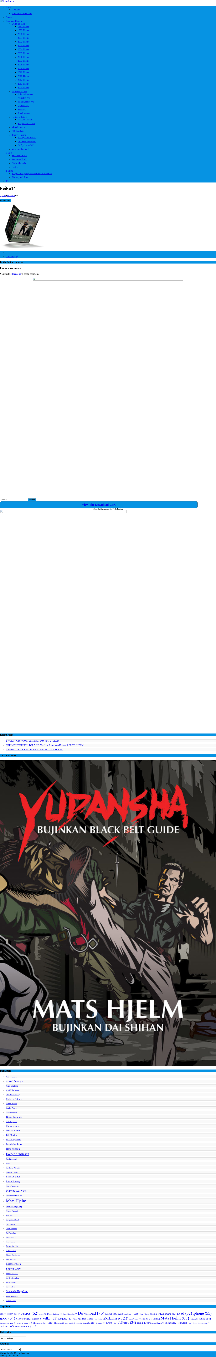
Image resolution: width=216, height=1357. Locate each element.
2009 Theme (23, 68)
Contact (9, 17)
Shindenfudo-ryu (25, 94)
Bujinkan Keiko (19, 23)
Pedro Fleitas (11, 1237)
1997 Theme (23, 26)
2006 (10, 1314)
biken (43, 1314)
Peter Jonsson (10, 1242)
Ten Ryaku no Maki (27, 137)
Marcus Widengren (12, 1186)
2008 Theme (23, 64)
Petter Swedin (12, 1246)
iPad (184, 1313)
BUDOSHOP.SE (11, 196)
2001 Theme (23, 38)
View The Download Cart (99, 504)
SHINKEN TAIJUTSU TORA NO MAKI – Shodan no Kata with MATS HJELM (44, 745)
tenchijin (171, 1323)
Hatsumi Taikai (25, 119)
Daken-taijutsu (54, 1314)
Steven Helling (11, 1282)
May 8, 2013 (3, 196)
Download (91, 1313)
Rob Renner (11, 1259)
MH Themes (25, 1355)
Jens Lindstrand (11, 1159)
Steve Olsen (10, 1287)
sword (111, 1322)
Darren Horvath (11, 1112)
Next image (11, 256)
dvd (108, 1314)
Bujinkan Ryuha (19, 91)
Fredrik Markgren (14, 1144)
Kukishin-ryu (24, 98)
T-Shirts (9, 171)
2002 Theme (23, 41)
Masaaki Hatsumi (14, 1195)
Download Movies (14, 21)
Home (9, 7)
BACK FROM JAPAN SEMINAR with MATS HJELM (32, 741)
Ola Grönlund (11, 1229)
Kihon (76, 1319)
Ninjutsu (194, 1319)
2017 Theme (23, 83)
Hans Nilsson (13, 1148)
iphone (202, 1313)
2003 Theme (23, 45)
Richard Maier (11, 1251)
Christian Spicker (14, 1099)
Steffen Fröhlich (12, 1278)
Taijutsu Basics (19, 135)
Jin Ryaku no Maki (26, 145)
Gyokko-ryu (23, 105)
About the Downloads (22, 13)
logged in (16, 274)
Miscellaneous (18, 127)
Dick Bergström (11, 1122)
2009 (17, 1314)
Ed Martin (11, 1134)
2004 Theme (23, 49)
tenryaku (185, 1322)
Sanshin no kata (8, 1323)
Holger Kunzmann (17, 1154)
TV (7, 181)
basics (29, 1313)
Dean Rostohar (14, 1116)
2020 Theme (23, 87)
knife (101, 1319)
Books (9, 153)
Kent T (9, 1163)
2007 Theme (23, 61)
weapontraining (25, 1326)
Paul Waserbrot (11, 1233)
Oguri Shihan (10, 1224)
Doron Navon (12, 1126)
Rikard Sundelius (13, 1255)
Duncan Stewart (13, 1130)
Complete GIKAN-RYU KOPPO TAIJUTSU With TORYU (34, 749)
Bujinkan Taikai (19, 117)
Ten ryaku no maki (201, 1323)
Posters (15, 167)
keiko (50, 1318)
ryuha (205, 1318)
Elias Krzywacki (13, 1139)
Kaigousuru (23, 1318)
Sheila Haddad (12, 1273)
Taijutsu (127, 1322)
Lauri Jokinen (13, 1176)
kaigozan (37, 1319)
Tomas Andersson (12, 1296)
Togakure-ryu (24, 113)
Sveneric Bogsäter (17, 1291)
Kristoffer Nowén (12, 1172)
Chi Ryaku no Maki (27, 141)
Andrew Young (11, 1077)
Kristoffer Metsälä (13, 1168)
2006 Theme (23, 57)
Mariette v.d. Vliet (16, 1190)
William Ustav (11, 1301)
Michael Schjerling (14, 1206)
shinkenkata (59, 1323)
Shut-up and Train (20, 177)
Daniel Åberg (11, 1108)
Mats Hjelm (16, 1200)
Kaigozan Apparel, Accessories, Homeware (32, 173)
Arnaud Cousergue (15, 1081)
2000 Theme (23, 34)
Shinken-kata (18, 131)
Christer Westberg (13, 1095)
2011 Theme (23, 76)
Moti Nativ (9, 1215)
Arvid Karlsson (12, 1090)
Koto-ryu (22, 109)
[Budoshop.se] (108, 1)
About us (16, 9)
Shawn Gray (13, 1268)
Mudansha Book (19, 155)
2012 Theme (23, 80)
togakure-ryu (7, 1326)
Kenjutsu (65, 1318)
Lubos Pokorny (13, 1181)
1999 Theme (23, 30)
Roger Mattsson (13, 1263)
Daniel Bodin (11, 1104)
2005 (3, 1314)
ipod (7, 1318)
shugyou (69, 1323)
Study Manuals (19, 163)
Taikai (143, 1322)
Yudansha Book (19, 159)
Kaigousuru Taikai (26, 123)
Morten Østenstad (12, 1211)
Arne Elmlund (12, 1086)
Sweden (100, 1323)
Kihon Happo (88, 1318)
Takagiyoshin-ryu (26, 101)
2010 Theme (23, 72)
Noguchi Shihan (12, 1219)
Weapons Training (20, 149)
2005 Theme (23, 53)
